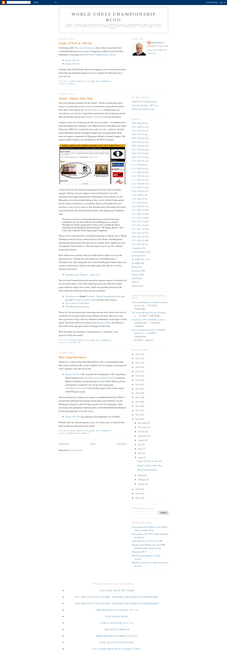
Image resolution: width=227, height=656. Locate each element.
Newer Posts (64, 443)
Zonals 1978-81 (72, 60)
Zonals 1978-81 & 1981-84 (75, 43)
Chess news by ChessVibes (77, 303)
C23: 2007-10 (74, 342)
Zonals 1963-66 (72, 374)
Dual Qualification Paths (117, 642)
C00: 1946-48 (138, 123)
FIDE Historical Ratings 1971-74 (117, 609)
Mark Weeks (157, 43)
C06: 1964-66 (138, 145)
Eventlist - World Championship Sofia (104, 296)
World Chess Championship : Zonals (99, 54)
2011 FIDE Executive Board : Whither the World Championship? (117, 596)
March (141, 475)
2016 (137, 393)
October (142, 431)
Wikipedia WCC (139, 551)
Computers (137, 247)
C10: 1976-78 (138, 160)
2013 (137, 406)
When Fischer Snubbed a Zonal (117, 635)
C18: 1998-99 (138, 191)
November (143, 427)
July (140, 444)
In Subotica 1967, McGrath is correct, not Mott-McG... (148, 321)
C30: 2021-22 (138, 236)
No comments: (104, 81)
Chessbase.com (72, 296)
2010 (137, 418)
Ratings (135, 266)
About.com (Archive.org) (143, 108)
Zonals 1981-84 (72, 63)
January (141, 483)
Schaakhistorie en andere (76, 388)
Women (135, 274)
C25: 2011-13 (138, 217)
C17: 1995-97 (138, 187)
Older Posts (122, 443)
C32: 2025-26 (138, 244)
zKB (134, 281)
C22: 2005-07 (138, 206)
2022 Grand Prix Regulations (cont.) (117, 648)
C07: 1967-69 (138, 149)
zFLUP (135, 278)
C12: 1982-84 (138, 168)
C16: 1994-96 (138, 183)
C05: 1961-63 (138, 142)
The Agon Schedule (117, 629)
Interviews (136, 255)
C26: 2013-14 (138, 221)
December (142, 422)
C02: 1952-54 (138, 130)
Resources (74, 433)
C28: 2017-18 (138, 229)
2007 (137, 497)
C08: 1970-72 (138, 153)
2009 (137, 489)
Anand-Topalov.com (93, 109)
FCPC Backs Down (117, 616)
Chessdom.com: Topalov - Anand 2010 (82, 274)
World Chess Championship (144, 101)
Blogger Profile (103, 322)
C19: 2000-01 (138, 194)
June (140, 448)
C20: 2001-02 (138, 198)
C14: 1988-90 (138, 175)
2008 (137, 493)
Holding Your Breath (94, 116)
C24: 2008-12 (138, 213)
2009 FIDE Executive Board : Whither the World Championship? (117, 603)
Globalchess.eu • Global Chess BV (147, 540)
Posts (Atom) (76, 450)
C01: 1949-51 (138, 126)
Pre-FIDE (136, 263)
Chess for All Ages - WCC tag (145, 105)
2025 (137, 354)
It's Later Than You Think (117, 590)
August (141, 440)
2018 (137, 384)
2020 (137, 375)
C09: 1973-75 (138, 157)
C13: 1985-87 (138, 172)
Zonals (71, 83)
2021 (137, 371)
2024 (137, 358)
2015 (137, 397)
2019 (137, 380)
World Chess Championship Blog (113, 16)
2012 (137, 410)
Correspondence (139, 251)
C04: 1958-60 (138, 138)
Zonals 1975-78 (72, 416)
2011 (137, 414)
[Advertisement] (147, 76)
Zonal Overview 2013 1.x (117, 622)
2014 (137, 401)
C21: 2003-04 (138, 202)
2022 (137, 367)
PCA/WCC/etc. (138, 259)
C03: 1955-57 (138, 134)
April (140, 457)
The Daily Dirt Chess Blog (77, 306)
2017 (137, 388)
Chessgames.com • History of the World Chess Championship (149, 528)
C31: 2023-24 (138, 240)
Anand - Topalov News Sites (76, 98)
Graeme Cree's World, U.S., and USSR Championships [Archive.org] (148, 546)
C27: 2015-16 (138, 225)
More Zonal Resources (84, 47)
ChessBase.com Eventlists (84, 299)
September (143, 435)
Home (93, 443)
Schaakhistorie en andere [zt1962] (99, 377)
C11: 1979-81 (138, 164)
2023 (137, 362)
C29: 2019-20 (138, 232)
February (142, 479)
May (140, 453)
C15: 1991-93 (138, 179)
